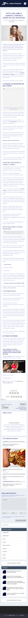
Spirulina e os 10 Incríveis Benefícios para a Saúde (13, 477)
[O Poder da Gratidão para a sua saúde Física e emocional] (4, 594)
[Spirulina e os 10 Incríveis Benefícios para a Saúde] (14, 474)
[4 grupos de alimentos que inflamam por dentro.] (14, 458)
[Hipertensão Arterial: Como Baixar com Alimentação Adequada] (14, 481)
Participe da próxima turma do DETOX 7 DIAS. (14, 283)
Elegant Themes (12, 615)
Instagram (21, 381)
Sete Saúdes (11, 21)
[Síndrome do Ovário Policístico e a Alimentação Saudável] (14, 441)
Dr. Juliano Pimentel (13, 20)
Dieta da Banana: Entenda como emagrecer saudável (14, 571)
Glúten (4, 554)
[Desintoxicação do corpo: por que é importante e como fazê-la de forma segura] (4, 588)
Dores (4, 539)
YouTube (11, 382)
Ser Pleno (5, 551)
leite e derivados (13, 121)
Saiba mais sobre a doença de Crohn (11, 140)
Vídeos (4, 558)
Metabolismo (21, 20)
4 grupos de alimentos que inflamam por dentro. (13, 470)
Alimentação (6, 532)
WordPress (22, 615)
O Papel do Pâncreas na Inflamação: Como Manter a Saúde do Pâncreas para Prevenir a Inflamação (16, 582)
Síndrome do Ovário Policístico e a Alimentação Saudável (11, 445)
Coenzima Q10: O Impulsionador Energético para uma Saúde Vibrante (15, 577)
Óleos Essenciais (6, 545)
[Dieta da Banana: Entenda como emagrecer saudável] (4, 571)
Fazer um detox (7, 264)
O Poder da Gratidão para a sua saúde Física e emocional (15, 594)
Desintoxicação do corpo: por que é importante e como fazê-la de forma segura (15, 588)
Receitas (5, 548)
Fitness (4, 542)
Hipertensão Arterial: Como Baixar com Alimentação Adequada (12, 484)
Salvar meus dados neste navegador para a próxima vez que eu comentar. (13, 517)
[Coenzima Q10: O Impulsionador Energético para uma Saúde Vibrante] (4, 577)
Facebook (5, 382)
